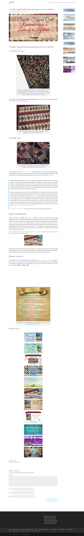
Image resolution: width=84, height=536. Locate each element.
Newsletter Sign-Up (69, 529)
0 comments (24, 11)
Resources (28, 530)
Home (50, 2)
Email (10, 492)
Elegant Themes (16, 534)
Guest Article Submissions (44, 529)
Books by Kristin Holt (57, 2)
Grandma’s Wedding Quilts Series (24, 260)
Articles (64, 2)
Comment (11, 475)
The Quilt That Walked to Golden (17, 208)
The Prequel (11, 265)
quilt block (38, 231)
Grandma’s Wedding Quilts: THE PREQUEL (24, 322)
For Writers (38, 530)
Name (10, 489)
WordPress (26, 534)
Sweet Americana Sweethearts (45, 260)
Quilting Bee (45, 252)
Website (10, 496)
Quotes (32, 530)
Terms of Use (22, 530)
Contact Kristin (70, 2)
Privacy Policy (15, 530)
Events (10, 530)
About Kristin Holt (60, 529)
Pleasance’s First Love (39, 132)
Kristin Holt (12, 11)
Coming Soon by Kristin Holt (27, 529)
